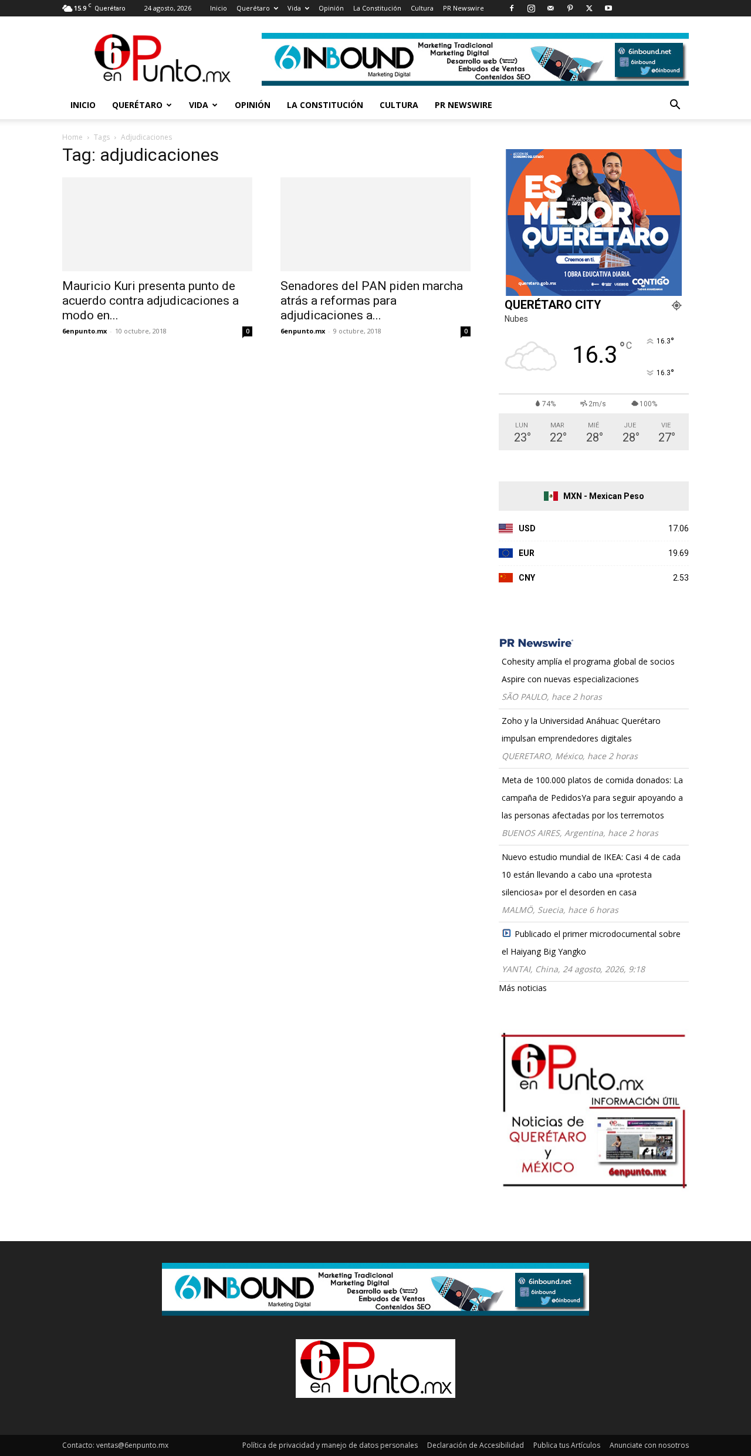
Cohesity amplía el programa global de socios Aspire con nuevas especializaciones (588, 670)
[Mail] (550, 8)
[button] (675, 106)
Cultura (422, 8)
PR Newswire (463, 8)
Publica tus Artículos (566, 1445)
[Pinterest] (570, 8)
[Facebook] (511, 8)
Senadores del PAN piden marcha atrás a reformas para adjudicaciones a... (371, 300)
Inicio (218, 8)
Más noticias (523, 987)
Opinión (331, 8)
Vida (294, 8)
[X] (589, 8)
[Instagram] (531, 8)
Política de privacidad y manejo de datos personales (330, 1445)
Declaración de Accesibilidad (475, 1445)
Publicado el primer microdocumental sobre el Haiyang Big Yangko (591, 942)
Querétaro (253, 8)
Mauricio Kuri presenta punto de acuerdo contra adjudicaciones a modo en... (150, 300)
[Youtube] (608, 8)
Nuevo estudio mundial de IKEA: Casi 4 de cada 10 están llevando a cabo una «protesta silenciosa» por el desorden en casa (591, 874)
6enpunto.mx (84, 330)
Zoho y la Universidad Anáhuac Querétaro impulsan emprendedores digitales (581, 729)
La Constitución (377, 8)
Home (72, 137)
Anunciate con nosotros (649, 1445)
